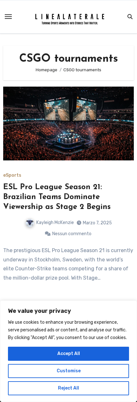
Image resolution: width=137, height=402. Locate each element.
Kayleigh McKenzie (55, 222)
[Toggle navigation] (8, 16)
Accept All (68, 353)
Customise (69, 371)
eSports (12, 175)
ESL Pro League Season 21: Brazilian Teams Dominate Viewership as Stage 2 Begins (57, 197)
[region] (68, 351)
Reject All (68, 388)
